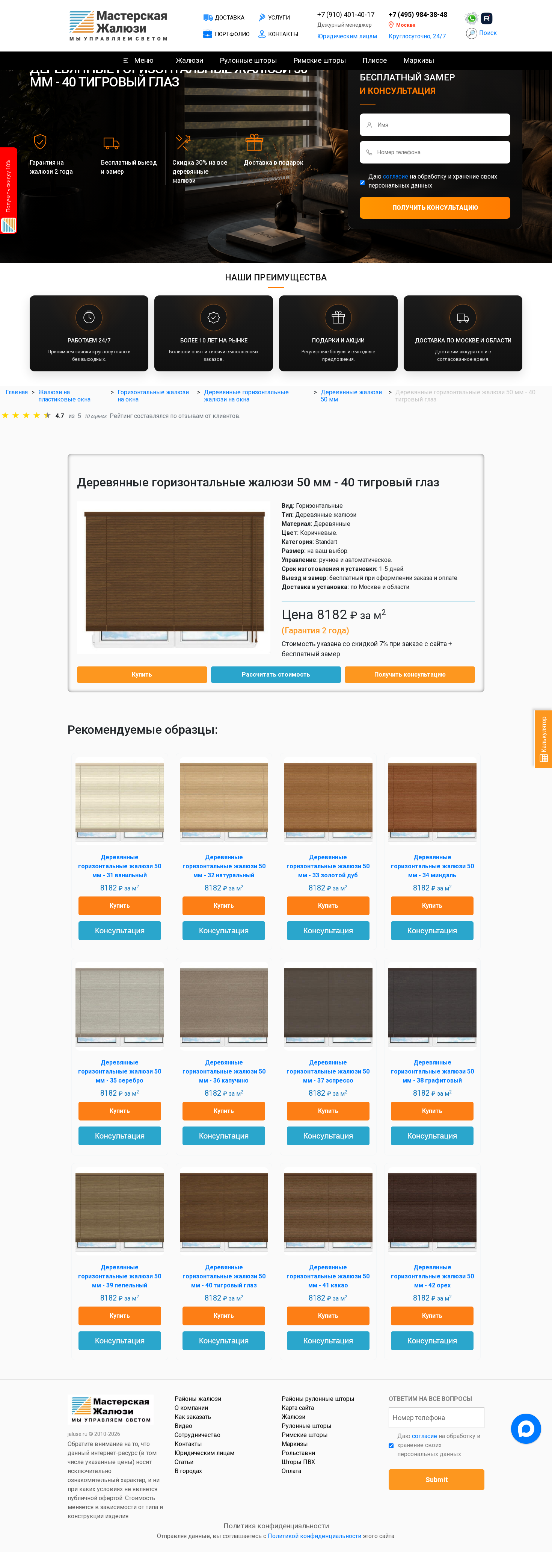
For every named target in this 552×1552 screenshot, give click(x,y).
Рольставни (298, 1453)
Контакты (283, 34)
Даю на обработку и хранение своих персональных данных (432, 181)
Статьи (184, 1462)
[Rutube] (486, 18)
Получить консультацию (410, 674)
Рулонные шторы (248, 60)
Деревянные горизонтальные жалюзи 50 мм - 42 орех (432, 1276)
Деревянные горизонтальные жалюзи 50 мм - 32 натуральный (223, 866)
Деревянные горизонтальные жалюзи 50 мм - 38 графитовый (432, 1071)
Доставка (229, 17)
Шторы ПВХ (298, 1462)
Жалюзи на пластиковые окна (64, 396)
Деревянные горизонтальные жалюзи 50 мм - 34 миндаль (432, 866)
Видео (183, 1425)
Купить (142, 674)
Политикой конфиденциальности (314, 1536)
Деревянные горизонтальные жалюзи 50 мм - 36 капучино (223, 1071)
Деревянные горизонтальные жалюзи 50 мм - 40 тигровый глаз (223, 1276)
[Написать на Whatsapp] (471, 18)
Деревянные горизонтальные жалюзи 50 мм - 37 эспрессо (328, 1071)
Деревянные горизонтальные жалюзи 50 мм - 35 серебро (119, 1071)
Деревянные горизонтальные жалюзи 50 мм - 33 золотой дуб (328, 866)
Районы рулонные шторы (318, 1398)
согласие (395, 176)
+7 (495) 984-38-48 (418, 14)
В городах (188, 1471)
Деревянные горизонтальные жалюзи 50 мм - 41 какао (328, 1276)
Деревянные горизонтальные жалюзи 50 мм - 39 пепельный (119, 1276)
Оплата (291, 1471)
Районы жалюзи (198, 1398)
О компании (191, 1407)
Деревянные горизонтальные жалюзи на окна (246, 396)
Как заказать (193, 1416)
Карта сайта (298, 1407)
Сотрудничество (197, 1434)
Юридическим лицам (347, 36)
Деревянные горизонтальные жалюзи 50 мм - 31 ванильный (119, 866)
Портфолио (232, 34)
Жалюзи (189, 60)
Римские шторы (319, 60)
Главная (17, 392)
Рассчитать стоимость (276, 674)
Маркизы (418, 60)
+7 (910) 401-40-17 (345, 14)
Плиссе (374, 60)
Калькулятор (543, 735)
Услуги (279, 17)
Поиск (488, 32)
